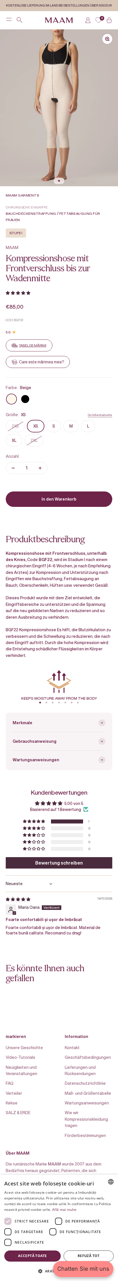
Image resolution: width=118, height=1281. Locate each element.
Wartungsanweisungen (87, 1103)
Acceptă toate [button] (32, 1255)
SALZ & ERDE (18, 1113)
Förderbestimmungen (85, 1135)
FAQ (9, 1083)
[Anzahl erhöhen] (40, 468)
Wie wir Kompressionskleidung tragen (86, 1119)
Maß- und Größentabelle (88, 1093)
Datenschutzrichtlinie (85, 1083)
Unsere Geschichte (24, 1048)
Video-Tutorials (20, 1057)
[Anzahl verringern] (13, 468)
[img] (18, 899)
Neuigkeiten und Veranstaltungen (21, 1070)
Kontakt (72, 1048)
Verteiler (14, 1093)
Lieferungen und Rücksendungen (80, 1070)
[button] (18, 293)
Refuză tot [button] (89, 1255)
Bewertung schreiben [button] (59, 862)
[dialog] (59, 1228)
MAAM (12, 247)
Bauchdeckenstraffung (31, 213)
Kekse (11, 1103)
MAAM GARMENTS (22, 195)
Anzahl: (12, 456)
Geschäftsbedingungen (88, 1057)
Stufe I (15, 232)
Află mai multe (64, 1209)
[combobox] (111, 1182)
